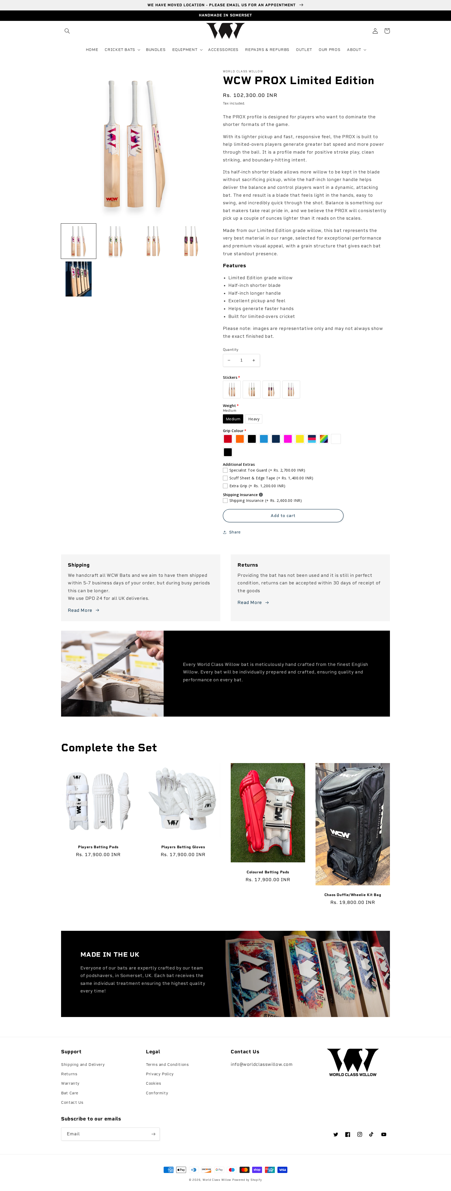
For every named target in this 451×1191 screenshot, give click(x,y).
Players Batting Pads (98, 847)
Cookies (153, 1083)
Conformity (157, 1093)
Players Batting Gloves (183, 847)
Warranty (70, 1083)
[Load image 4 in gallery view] (191, 241)
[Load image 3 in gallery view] (154, 241)
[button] (67, 31)
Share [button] (235, 532)
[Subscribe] (153, 1134)
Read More (80, 610)
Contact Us (72, 1102)
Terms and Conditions (167, 1064)
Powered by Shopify (247, 1180)
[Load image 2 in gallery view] (116, 241)
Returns (69, 1074)
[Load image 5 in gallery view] (78, 279)
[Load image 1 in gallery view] (78, 241)
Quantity (231, 349)
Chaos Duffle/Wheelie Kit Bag (352, 895)
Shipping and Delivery (83, 1064)
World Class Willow (217, 1180)
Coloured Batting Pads (268, 872)
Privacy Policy (160, 1074)
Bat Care (69, 1093)
